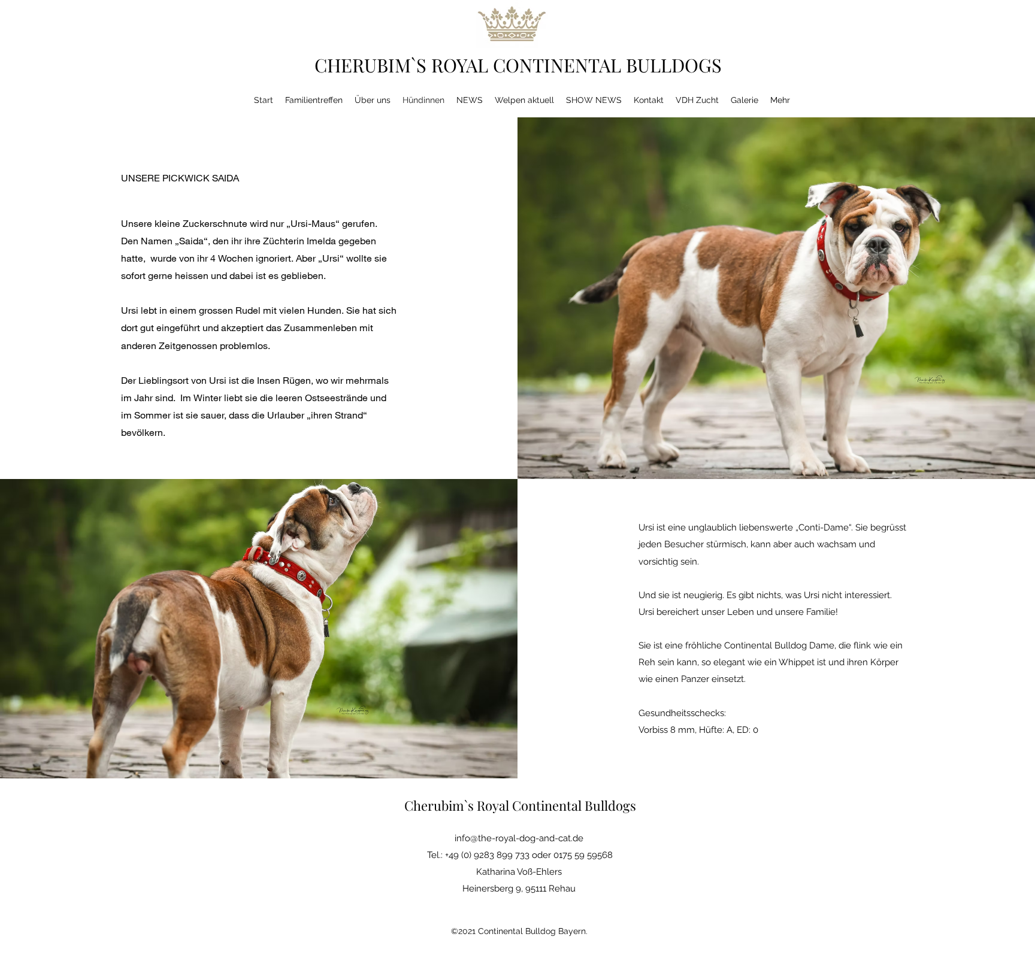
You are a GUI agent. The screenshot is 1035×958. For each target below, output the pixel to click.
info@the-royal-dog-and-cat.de (519, 838)
